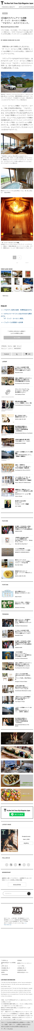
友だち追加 (17, 337)
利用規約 (19, 960)
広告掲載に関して (5, 968)
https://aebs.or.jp (7, 924)
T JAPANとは (4, 960)
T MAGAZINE (4, 974)
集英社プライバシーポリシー (24, 963)
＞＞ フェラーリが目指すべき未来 (12, 322)
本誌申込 (26, 843)
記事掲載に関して (21, 968)
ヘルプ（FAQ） (21, 966)
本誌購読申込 (4, 970)
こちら (25, 923)
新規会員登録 (17, 884)
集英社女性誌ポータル (22, 972)
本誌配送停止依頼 (21, 970)
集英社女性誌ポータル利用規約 (8, 963)
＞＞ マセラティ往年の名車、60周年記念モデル (16, 310)
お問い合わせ (4, 966)
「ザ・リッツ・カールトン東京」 (13, 318)
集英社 (3, 972)
